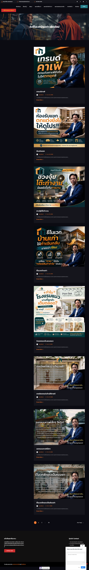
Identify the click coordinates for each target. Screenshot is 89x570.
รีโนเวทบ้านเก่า (41, 270)
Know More (39, 100)
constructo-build (16, 564)
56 (48, 522)
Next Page (80, 522)
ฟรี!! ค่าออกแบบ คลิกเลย (9, 10)
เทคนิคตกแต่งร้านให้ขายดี (45, 393)
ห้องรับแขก (40, 151)
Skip (79, 567)
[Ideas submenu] (32, 6)
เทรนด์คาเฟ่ (40, 91)
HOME (84, 6)
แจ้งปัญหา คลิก (9, 550)
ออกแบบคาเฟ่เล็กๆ (43, 448)
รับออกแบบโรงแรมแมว (44, 341)
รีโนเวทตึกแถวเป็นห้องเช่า (45, 502)
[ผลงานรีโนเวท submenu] (41, 6)
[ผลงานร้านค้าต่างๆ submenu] (52, 6)
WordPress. (23, 564)
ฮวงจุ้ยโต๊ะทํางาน (42, 211)
